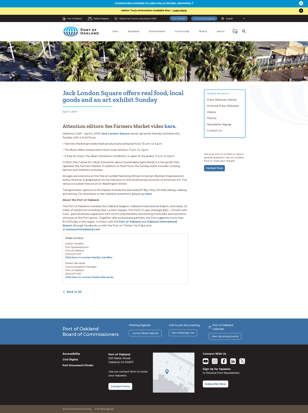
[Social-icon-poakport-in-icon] (233, 361)
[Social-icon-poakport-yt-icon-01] (205, 361)
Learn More (180, 10)
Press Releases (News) (222, 99)
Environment (157, 31)
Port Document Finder (78, 365)
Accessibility (71, 353)
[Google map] (173, 391)
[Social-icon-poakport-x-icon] (242, 361)
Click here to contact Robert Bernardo (89, 277)
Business (133, 31)
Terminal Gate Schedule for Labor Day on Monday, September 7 (154, 3)
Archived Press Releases (223, 105)
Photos (212, 118)
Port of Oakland (130, 221)
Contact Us (214, 130)
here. (170, 126)
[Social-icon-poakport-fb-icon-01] (224, 361)
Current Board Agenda (204, 18)
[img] (235, 31)
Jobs (115, 31)
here (148, 193)
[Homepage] (81, 35)
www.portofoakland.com (83, 229)
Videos (211, 112)
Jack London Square (115, 133)
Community (182, 31)
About (221, 31)
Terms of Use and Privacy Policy (77, 409)
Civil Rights (70, 359)
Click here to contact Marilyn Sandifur (89, 257)
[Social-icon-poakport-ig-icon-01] (215, 361)
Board (203, 31)
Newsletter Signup (219, 124)
